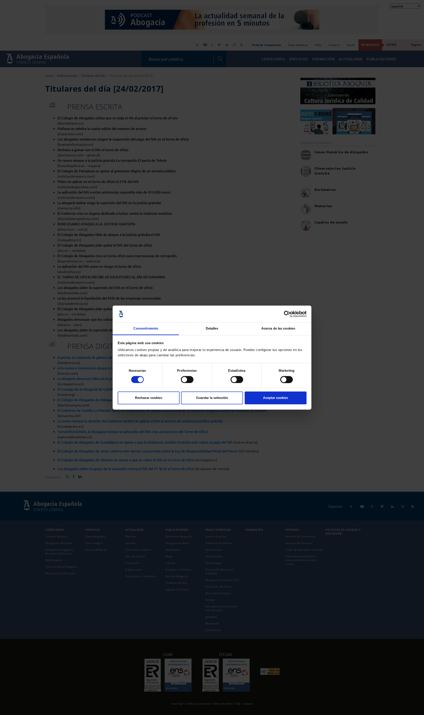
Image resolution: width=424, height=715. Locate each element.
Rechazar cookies (148, 398)
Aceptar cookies (275, 398)
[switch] (187, 379)
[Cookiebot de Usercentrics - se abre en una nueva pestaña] (287, 314)
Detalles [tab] (212, 328)
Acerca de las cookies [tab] (278, 328)
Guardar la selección (212, 398)
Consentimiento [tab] (145, 328)
